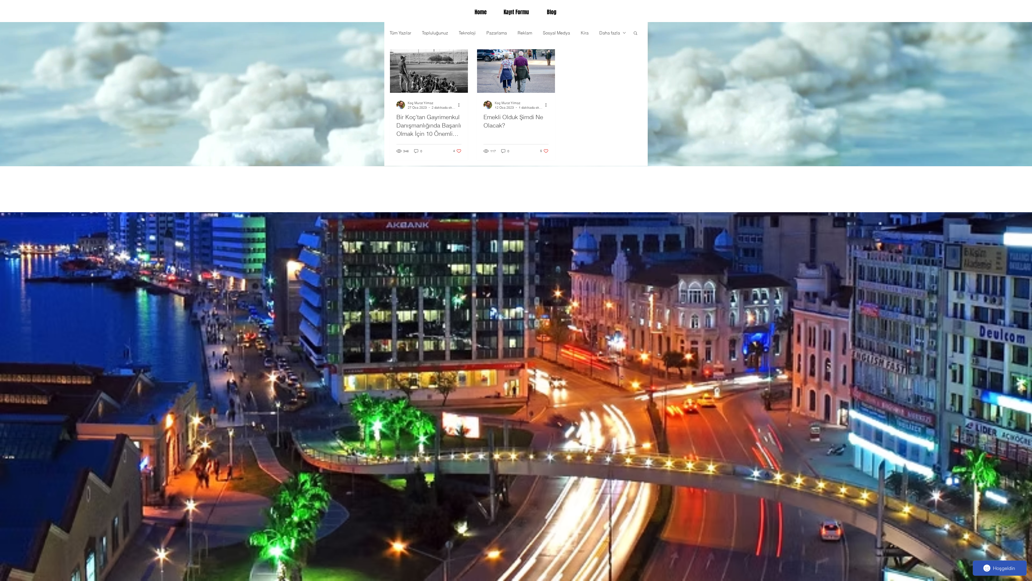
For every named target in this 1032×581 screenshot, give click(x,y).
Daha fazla (609, 33)
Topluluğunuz (435, 33)
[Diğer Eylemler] (460, 105)
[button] (635, 33)
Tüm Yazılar (400, 33)
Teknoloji (467, 33)
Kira (585, 33)
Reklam (525, 33)
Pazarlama (496, 33)
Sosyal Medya (556, 33)
